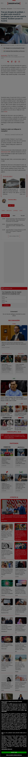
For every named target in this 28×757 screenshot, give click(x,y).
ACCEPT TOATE (14, 752)
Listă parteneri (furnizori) (6, 749)
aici (12, 723)
